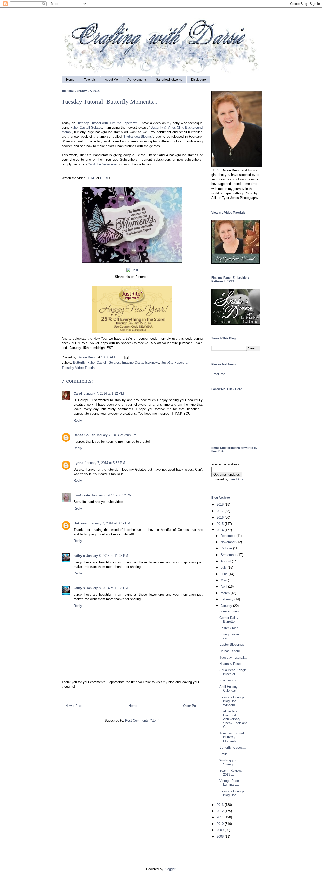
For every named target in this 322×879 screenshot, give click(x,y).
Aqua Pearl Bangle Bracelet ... (233, 672)
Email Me (218, 374)
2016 (221, 517)
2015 (221, 524)
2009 (221, 830)
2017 (221, 511)
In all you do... (229, 680)
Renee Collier (84, 435)
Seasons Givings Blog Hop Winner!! (231, 701)
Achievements (137, 79)
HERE (90, 178)
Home (70, 79)
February (227, 599)
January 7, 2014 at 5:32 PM (105, 463)
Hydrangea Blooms (138, 136)
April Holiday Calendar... (229, 689)
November (228, 542)
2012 (221, 811)
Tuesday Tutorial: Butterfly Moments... (232, 737)
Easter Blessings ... (233, 644)
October (227, 548)
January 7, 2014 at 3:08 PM (116, 435)
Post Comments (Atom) (142, 720)
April (224, 586)
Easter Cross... (230, 628)
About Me (111, 79)
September (229, 555)
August (226, 561)
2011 (221, 817)
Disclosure (198, 79)
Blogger (169, 869)
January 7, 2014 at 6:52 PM (111, 495)
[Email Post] (126, 357)
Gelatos (114, 362)
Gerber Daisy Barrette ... (229, 620)
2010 (221, 824)
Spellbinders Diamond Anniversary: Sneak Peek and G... (233, 719)
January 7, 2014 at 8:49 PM (110, 523)
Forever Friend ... (232, 611)
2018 (221, 504)
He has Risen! (229, 651)
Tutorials (90, 79)
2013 (221, 805)
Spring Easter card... (229, 636)
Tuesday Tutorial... (233, 657)
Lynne (78, 463)
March (226, 593)
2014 (221, 530)
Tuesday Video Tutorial (78, 368)
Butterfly (79, 362)
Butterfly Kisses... (232, 747)
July (224, 567)
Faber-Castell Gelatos (86, 127)
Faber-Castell (97, 362)
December (228, 536)
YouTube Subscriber (102, 164)
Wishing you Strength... (228, 762)
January (227, 606)
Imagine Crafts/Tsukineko (140, 362)
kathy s (79, 556)
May (224, 580)
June (225, 574)
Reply (78, 420)
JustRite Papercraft (175, 362)
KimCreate (82, 495)
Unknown (81, 523)
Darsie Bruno (87, 357)
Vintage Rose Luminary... (229, 783)
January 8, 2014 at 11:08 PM (107, 556)
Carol (78, 393)
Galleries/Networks (169, 79)
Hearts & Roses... (232, 664)
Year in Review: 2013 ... (230, 772)
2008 (221, 836)
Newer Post (73, 706)
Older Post (191, 706)
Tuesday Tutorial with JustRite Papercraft (106, 123)
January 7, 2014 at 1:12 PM (104, 393)
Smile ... (225, 754)
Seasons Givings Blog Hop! (231, 793)
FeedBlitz (236, 479)
